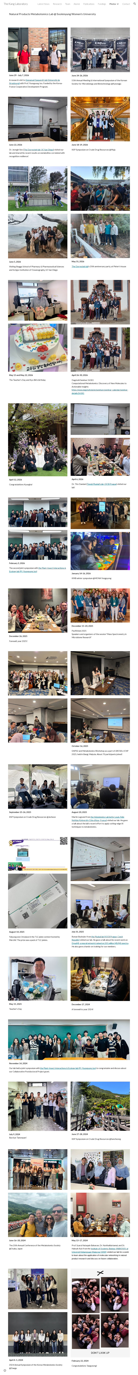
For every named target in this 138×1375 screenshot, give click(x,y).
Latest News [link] (43, 4)
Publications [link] (88, 4)
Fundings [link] (102, 4)
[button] (135, 4)
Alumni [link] (77, 4)
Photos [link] (112, 4)
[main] (58, 14)
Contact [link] (126, 4)
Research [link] (57, 4)
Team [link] (67, 4)
